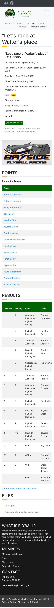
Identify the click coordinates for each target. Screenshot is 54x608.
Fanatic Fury (10, 258)
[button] (5, 152)
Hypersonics (10, 265)
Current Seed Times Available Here (19, 488)
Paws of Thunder (12, 284)
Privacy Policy (9, 602)
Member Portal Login (12, 554)
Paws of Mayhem (12, 278)
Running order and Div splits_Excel (22, 512)
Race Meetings (21, 25)
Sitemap (22, 602)
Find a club (7, 562)
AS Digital (33, 602)
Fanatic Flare (10, 246)
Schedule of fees (10, 566)
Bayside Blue (10, 220)
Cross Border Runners (14, 239)
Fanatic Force (10, 252)
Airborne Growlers (13, 194)
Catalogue (10, 505)
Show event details (14, 123)
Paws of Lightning (12, 271)
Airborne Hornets (12, 201)
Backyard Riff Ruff (13, 207)
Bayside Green (11, 226)
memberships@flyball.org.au (16, 585)
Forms (5, 558)
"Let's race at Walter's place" (38, 25)
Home (8, 23)
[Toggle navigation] (46, 13)
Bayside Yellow (11, 233)
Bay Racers (9, 214)
